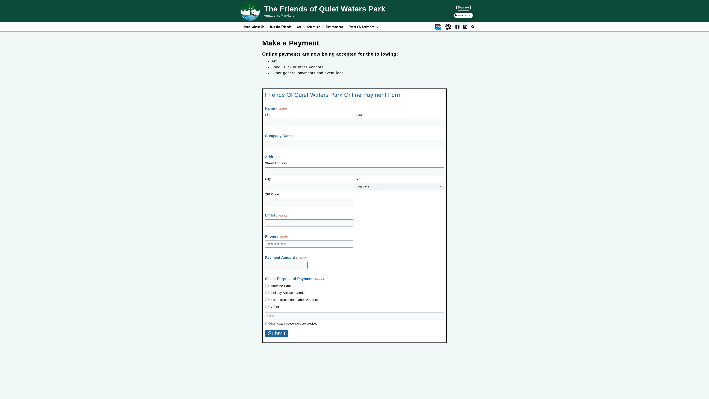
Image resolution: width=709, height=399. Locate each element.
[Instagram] (465, 26)
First (268, 115)
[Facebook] (457, 26)
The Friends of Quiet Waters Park (324, 9)
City (268, 179)
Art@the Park (281, 286)
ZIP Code (272, 194)
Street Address (276, 163)
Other (275, 307)
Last (359, 115)
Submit (276, 333)
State (359, 179)
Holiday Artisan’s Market (288, 293)
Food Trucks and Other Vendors (294, 300)
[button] (463, 8)
